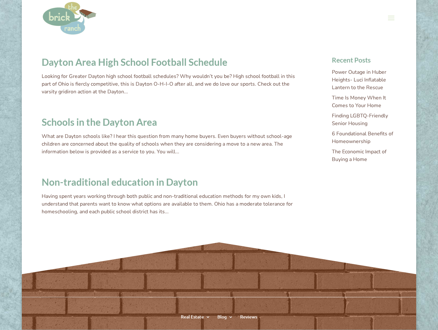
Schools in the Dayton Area (99, 122)
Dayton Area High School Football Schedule (134, 62)
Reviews (248, 316)
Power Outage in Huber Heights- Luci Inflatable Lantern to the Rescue (359, 80)
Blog (222, 316)
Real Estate (192, 316)
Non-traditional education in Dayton (120, 182)
